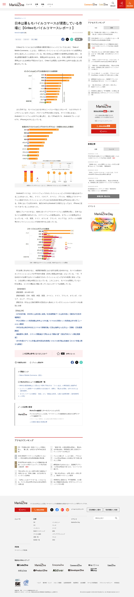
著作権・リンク (47, 582)
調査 (53, 531)
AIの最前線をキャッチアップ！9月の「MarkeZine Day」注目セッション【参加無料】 (102, 189)
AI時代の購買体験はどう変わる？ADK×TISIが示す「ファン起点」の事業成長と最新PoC (48, 385)
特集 (42, 4)
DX (34, 522)
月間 (111, 28)
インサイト (37, 528)
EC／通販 (34, 39)
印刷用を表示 (21, 362)
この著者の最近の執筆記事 (38, 422)
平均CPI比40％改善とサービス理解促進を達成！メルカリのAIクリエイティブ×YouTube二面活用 (32, 464)
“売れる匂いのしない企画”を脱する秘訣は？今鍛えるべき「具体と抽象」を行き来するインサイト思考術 (32, 473)
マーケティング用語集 (21, 550)
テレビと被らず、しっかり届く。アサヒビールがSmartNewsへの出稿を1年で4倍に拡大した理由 (68, 458)
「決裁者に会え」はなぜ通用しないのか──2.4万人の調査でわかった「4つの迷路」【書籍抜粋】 (103, 165)
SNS (53, 540)
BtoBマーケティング (39, 531)
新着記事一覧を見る (103, 196)
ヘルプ (39, 582)
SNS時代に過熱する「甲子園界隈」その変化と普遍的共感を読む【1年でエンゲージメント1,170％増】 (68, 482)
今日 (96, 28)
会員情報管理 (67, 582)
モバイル (18, 39)
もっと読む (21, 396)
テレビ (54, 537)
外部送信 (116, 582)
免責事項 (75, 582)
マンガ (54, 525)
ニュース (29, 4)
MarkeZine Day (75, 522)
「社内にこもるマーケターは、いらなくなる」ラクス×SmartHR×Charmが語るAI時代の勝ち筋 (32, 482)
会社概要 (82, 582)
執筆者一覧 (37, 540)
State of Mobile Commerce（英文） (31, 375)
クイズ (54, 528)
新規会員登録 (104, 126)
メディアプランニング (58, 534)
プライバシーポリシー (106, 582)
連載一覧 (36, 537)
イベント (50, 4)
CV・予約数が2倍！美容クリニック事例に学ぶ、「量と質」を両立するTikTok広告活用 (32, 449)
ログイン (104, 131)
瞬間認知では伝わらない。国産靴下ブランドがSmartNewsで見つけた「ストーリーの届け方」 (68, 466)
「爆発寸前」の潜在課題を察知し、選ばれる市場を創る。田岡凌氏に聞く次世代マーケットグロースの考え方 (67, 449)
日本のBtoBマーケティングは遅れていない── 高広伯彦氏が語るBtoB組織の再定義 (32, 457)
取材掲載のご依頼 (111, 510)
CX (34, 525)
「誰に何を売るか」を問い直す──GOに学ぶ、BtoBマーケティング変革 (67, 474)
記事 (36, 4)
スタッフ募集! (58, 582)
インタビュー (56, 522)
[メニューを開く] (4, 4)
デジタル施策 (37, 534)
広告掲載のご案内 (95, 510)
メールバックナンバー (105, 121)
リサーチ (26, 39)
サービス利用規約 (93, 582)
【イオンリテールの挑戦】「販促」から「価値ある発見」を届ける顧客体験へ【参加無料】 (49, 394)
